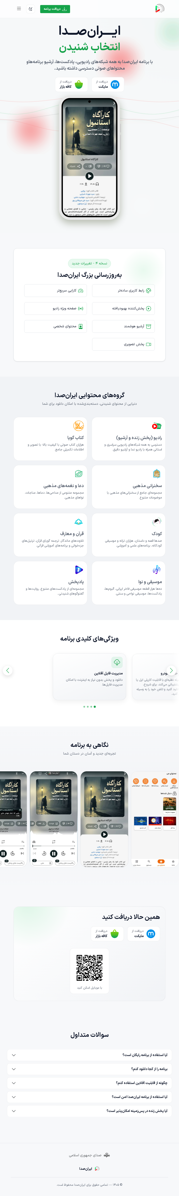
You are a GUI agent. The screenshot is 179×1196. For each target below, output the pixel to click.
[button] (95, 707)
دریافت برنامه (52, 9)
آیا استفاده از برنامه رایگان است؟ (144, 1055)
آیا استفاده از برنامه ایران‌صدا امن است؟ (139, 1097)
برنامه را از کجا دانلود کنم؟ (149, 1069)
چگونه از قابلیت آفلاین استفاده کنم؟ (141, 1083)
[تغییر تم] (30, 9)
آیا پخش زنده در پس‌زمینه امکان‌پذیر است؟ (137, 1111)
